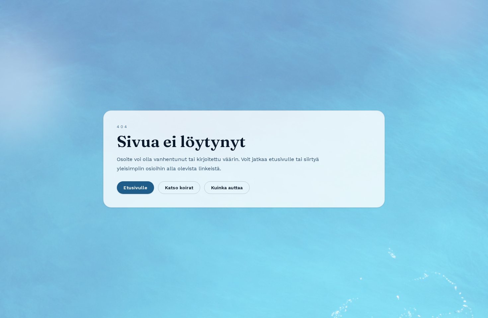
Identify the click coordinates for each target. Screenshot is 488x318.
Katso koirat (179, 187)
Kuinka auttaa (227, 187)
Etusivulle (135, 187)
